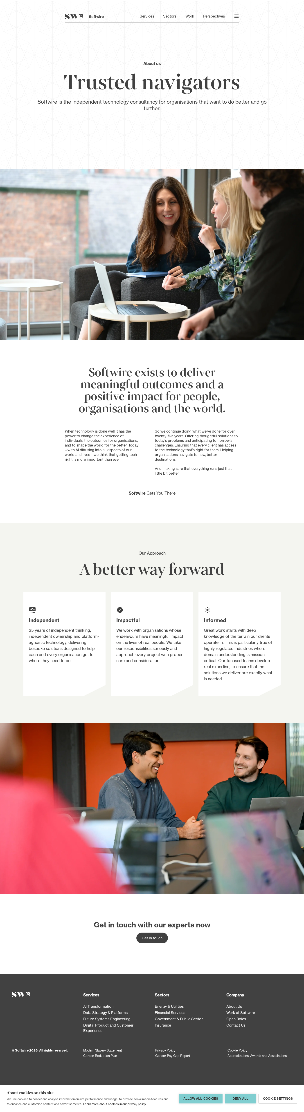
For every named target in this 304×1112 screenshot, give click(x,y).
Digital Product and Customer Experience (108, 1028)
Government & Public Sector (179, 1019)
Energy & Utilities (169, 1006)
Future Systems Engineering (107, 1019)
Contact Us (235, 1025)
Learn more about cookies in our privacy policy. (114, 1104)
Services (147, 16)
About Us (234, 1006)
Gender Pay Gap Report (172, 1056)
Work (189, 16)
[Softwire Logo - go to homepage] (45, 994)
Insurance (163, 1025)
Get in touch (152, 938)
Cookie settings (278, 1098)
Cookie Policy (237, 1050)
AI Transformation (98, 1006)
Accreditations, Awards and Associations (257, 1056)
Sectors (169, 16)
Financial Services (170, 1012)
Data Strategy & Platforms (105, 1012)
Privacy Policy (165, 1050)
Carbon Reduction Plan (100, 1056)
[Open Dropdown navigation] (236, 16)
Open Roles (236, 1019)
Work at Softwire (240, 1012)
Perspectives (214, 16)
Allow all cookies (200, 1098)
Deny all (241, 1098)
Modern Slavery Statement (102, 1050)
